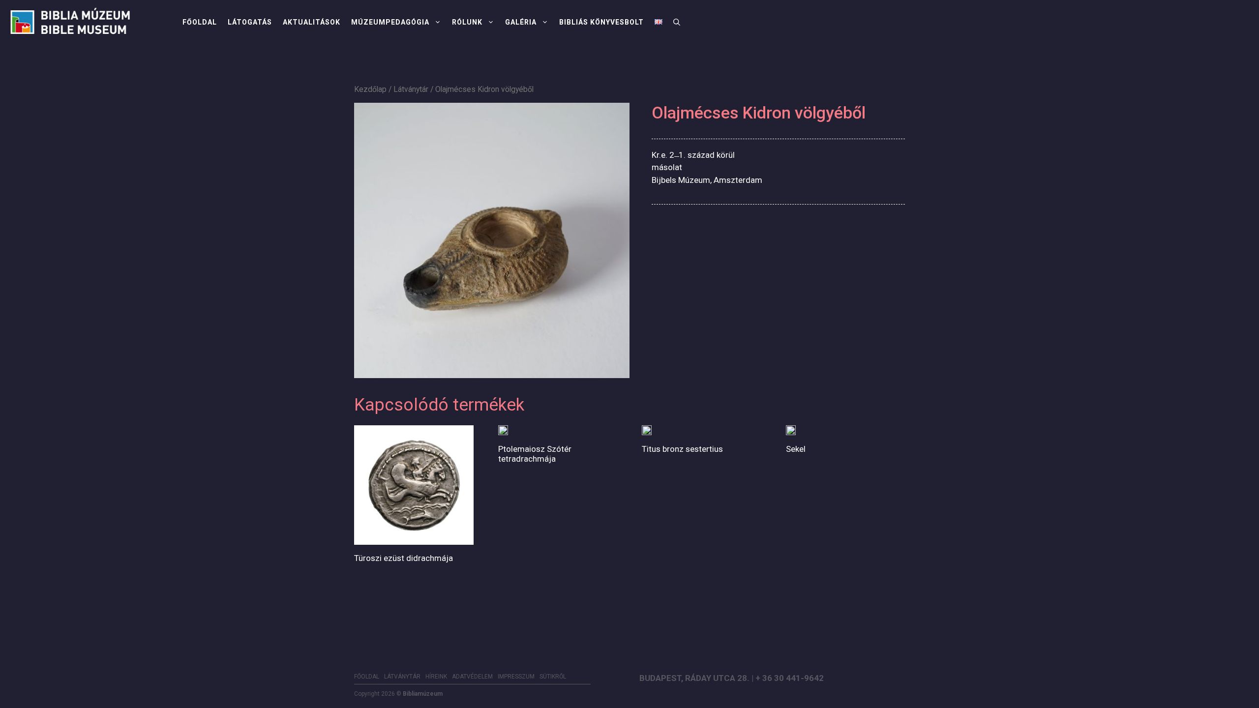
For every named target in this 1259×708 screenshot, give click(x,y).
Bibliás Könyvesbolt (601, 22)
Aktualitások (311, 22)
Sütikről (553, 676)
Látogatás (250, 22)
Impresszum (516, 676)
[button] (677, 22)
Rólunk (467, 22)
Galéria (521, 22)
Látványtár (410, 89)
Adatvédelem (472, 676)
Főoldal (199, 22)
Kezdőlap (370, 89)
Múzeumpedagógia (390, 22)
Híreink (436, 676)
